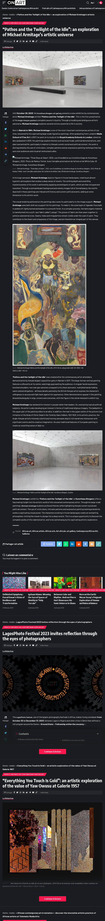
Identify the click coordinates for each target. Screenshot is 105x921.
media (11, 14)
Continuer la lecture (52, 751)
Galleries (26, 534)
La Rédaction (8, 47)
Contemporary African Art (87, 531)
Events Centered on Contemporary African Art (24, 23)
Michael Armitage (29, 506)
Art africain (61, 531)
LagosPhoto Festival (24, 717)
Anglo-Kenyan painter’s (27, 120)
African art (26, 531)
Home (5, 14)
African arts (50, 531)
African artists (38, 531)
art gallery (71, 531)
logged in (17, 558)
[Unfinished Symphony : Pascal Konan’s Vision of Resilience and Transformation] (14, 584)
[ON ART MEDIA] (16, 2)
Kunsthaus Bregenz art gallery (49, 113)
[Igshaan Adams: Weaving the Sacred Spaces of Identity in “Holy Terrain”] (39, 584)
